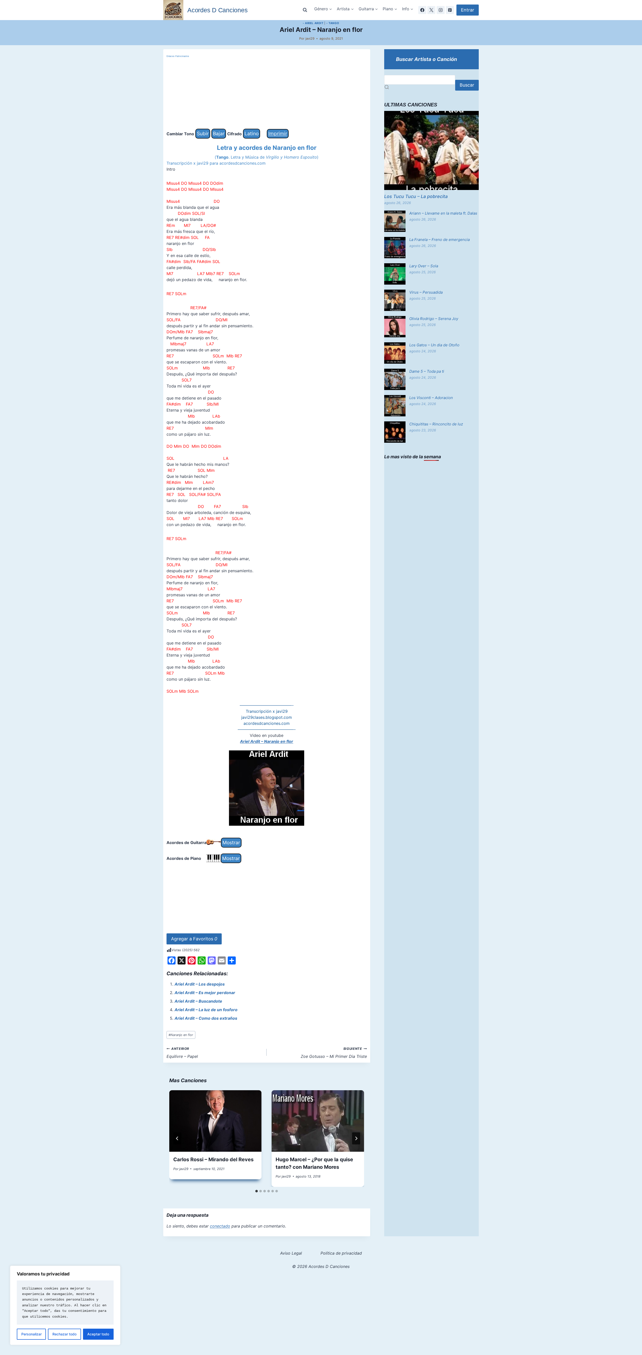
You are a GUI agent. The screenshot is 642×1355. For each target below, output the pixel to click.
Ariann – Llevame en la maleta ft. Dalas (443, 213)
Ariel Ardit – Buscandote (198, 1001)
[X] (431, 10)
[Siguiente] (356, 1138)
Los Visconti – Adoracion (431, 397)
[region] (65, 1305)
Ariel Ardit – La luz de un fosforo (206, 1009)
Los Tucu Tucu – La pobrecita (416, 196)
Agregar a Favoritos (194, 938)
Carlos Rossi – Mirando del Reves (213, 1159)
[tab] (256, 1191)
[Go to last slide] (177, 1138)
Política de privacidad (341, 1253)
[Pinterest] (450, 10)
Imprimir (277, 134)
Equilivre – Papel (182, 1053)
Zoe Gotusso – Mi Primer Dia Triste (334, 1053)
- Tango (332, 23)
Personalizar (31, 1334)
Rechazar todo (64, 1334)
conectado (220, 1226)
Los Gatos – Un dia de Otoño (434, 345)
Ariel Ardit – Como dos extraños (206, 1018)
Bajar (218, 134)
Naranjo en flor (181, 1035)
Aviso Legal (291, 1253)
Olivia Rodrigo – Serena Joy (433, 318)
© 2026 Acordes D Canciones (321, 1266)
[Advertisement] (267, 93)
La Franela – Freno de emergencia (439, 239)
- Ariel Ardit (313, 23)
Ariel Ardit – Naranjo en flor (266, 741)
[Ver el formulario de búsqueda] (304, 10)
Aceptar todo (98, 1334)
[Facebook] (422, 10)
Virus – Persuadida (426, 292)
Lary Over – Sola (423, 266)
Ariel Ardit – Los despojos (200, 984)
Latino (252, 134)
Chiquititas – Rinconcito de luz (436, 424)
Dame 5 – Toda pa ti (426, 371)
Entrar (467, 10)
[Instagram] (441, 10)
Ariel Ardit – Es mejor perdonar (205, 992)
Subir (203, 134)
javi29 (309, 38)
